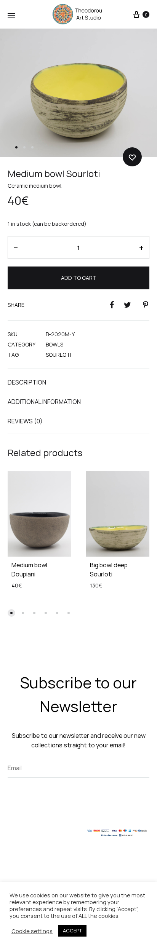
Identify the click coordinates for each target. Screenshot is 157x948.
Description (27, 382)
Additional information (44, 401)
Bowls (54, 344)
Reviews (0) (25, 421)
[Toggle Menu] (11, 15)
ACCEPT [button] (72, 930)
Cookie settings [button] (32, 930)
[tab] (78, 382)
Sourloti (58, 354)
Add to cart (78, 277)
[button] (11, 613)
